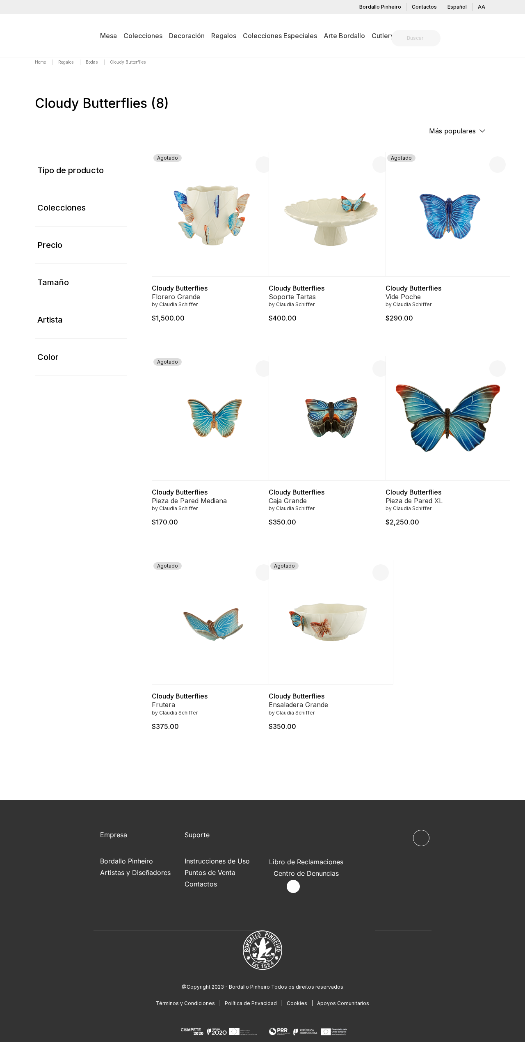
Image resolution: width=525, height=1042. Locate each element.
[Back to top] (421, 838)
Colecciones (61, 208)
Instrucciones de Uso (217, 861)
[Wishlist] (497, 164)
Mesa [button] (108, 36)
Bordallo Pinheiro (380, 7)
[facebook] (274, 886)
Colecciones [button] (142, 36)
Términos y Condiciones (185, 1003)
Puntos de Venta (210, 872)
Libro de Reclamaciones (306, 862)
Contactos (424, 7)
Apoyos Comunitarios (343, 1003)
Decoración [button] (187, 36)
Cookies (297, 1003)
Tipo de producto (70, 170)
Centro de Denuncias (306, 873)
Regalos (66, 62)
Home (41, 62)
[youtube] (312, 886)
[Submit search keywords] (399, 38)
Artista (50, 320)
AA (481, 7)
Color (48, 357)
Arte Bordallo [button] (344, 36)
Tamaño (53, 282)
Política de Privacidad (251, 1003)
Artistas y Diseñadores (135, 872)
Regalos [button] (223, 36)
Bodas (92, 62)
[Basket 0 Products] (487, 39)
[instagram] (293, 886)
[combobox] (421, 38)
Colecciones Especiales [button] (280, 36)
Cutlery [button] (383, 36)
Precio (49, 245)
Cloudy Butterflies (180, 288)
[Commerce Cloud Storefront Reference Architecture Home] (47, 35)
